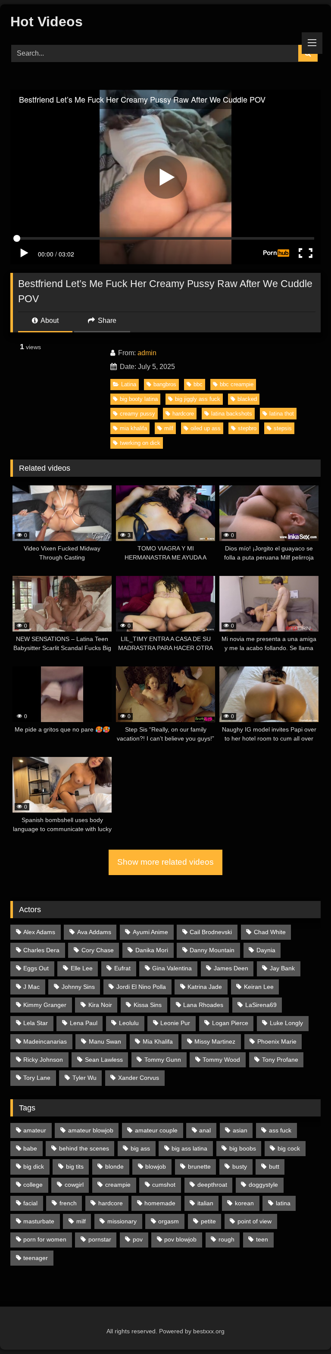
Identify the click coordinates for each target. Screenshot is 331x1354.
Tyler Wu (84, 1077)
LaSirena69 (261, 1004)
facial (30, 1203)
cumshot (163, 1184)
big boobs (242, 1148)
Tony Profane (280, 1059)
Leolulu (129, 1022)
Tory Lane (36, 1077)
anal (205, 1130)
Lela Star (35, 1022)
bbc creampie (236, 384)
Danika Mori (151, 950)
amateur (34, 1130)
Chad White (270, 932)
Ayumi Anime (150, 932)
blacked (247, 399)
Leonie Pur (175, 1022)
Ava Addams (94, 932)
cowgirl (74, 1184)
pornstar (99, 1239)
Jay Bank (282, 968)
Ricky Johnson (43, 1059)
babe (30, 1148)
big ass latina (189, 1148)
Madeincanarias (45, 1041)
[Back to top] (304, 1328)
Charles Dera (41, 950)
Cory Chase (97, 950)
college (33, 1184)
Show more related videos (165, 861)
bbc (198, 384)
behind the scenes (84, 1148)
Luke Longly (286, 1022)
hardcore (183, 413)
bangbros (164, 384)
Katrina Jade (204, 986)
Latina (128, 384)
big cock (289, 1148)
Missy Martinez (214, 1041)
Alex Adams (39, 932)
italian (205, 1203)
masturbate (38, 1221)
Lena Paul (83, 1022)
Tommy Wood (221, 1059)
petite (208, 1221)
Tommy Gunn (162, 1059)
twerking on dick (140, 443)
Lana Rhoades (203, 1004)
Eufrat (122, 968)
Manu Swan (105, 1041)
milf (168, 428)
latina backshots (231, 413)
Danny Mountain (212, 950)
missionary (122, 1221)
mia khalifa (133, 428)
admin (146, 352)
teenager (35, 1257)
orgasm (168, 1221)
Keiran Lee (259, 986)
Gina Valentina (172, 968)
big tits (75, 1166)
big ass (140, 1148)
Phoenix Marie (277, 1041)
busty (239, 1166)
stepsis (283, 428)
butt (274, 1166)
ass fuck (280, 1130)
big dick (33, 1166)
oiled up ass (205, 428)
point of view (254, 1221)
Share (106, 320)
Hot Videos (46, 21)
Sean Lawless (104, 1059)
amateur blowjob (90, 1130)
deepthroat (212, 1184)
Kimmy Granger (44, 1004)
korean (244, 1203)
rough (226, 1239)
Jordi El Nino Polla (141, 986)
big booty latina (139, 399)
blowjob (155, 1166)
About (49, 320)
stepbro (247, 428)
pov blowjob (180, 1239)
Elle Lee (82, 968)
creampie (118, 1184)
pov (138, 1239)
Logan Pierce (230, 1022)
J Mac (31, 986)
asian (240, 1130)
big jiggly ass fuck (197, 399)
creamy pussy (137, 413)
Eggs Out (36, 968)
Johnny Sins (78, 986)
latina (283, 1203)
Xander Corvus (138, 1077)
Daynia (265, 950)
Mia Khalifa (158, 1041)
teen (262, 1239)
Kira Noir (100, 1004)
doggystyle (263, 1184)
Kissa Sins (148, 1004)
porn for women (44, 1239)
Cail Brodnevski (211, 932)
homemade (159, 1203)
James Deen (231, 968)
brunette (199, 1166)
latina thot (281, 413)
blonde (114, 1166)
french (68, 1203)
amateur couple (156, 1130)
